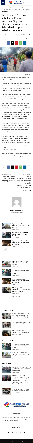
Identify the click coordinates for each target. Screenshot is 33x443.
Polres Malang (10, 7)
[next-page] (5, 249)
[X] (12, 43)
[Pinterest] (16, 43)
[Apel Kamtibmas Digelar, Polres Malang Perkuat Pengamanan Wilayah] (6, 235)
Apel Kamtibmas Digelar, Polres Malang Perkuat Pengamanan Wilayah (20, 234)
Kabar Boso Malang (10, 34)
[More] (28, 43)
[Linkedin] (24, 43)
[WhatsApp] (20, 43)
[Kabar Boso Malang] (3, 35)
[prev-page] (3, 249)
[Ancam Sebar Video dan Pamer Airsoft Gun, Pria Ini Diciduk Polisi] (6, 391)
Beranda (4, 7)
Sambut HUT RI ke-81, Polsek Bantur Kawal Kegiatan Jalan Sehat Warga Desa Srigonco (21, 368)
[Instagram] (20, 432)
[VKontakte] (24, 432)
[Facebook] (8, 43)
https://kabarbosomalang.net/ (16, 212)
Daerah (3, 228)
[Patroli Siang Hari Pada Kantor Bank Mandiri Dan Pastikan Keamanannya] (6, 325)
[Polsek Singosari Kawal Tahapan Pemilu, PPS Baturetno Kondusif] (6, 333)
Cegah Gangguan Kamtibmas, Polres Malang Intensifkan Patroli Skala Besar (21, 225)
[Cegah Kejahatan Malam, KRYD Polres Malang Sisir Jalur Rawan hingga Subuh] (6, 243)
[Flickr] (16, 432)
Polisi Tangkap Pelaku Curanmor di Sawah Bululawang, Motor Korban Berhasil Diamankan (21, 289)
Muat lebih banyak (16, 296)
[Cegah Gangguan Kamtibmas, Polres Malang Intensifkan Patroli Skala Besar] (6, 226)
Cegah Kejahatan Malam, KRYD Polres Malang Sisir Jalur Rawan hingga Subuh (20, 242)
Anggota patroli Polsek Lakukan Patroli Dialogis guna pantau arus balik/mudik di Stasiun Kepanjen (20, 315)
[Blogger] (8, 432)
